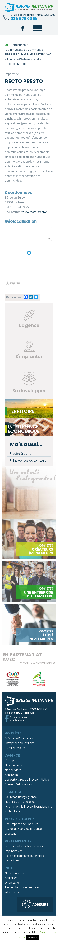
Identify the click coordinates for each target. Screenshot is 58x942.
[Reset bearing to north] (49, 238)
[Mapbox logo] (13, 283)
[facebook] (23, 28)
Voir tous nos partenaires (39, 663)
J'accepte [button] (32, 937)
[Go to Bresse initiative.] (6, 45)
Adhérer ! (40, 904)
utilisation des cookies (28, 924)
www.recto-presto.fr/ (36, 212)
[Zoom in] (49, 229)
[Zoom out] (49, 234)
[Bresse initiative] (29, 8)
